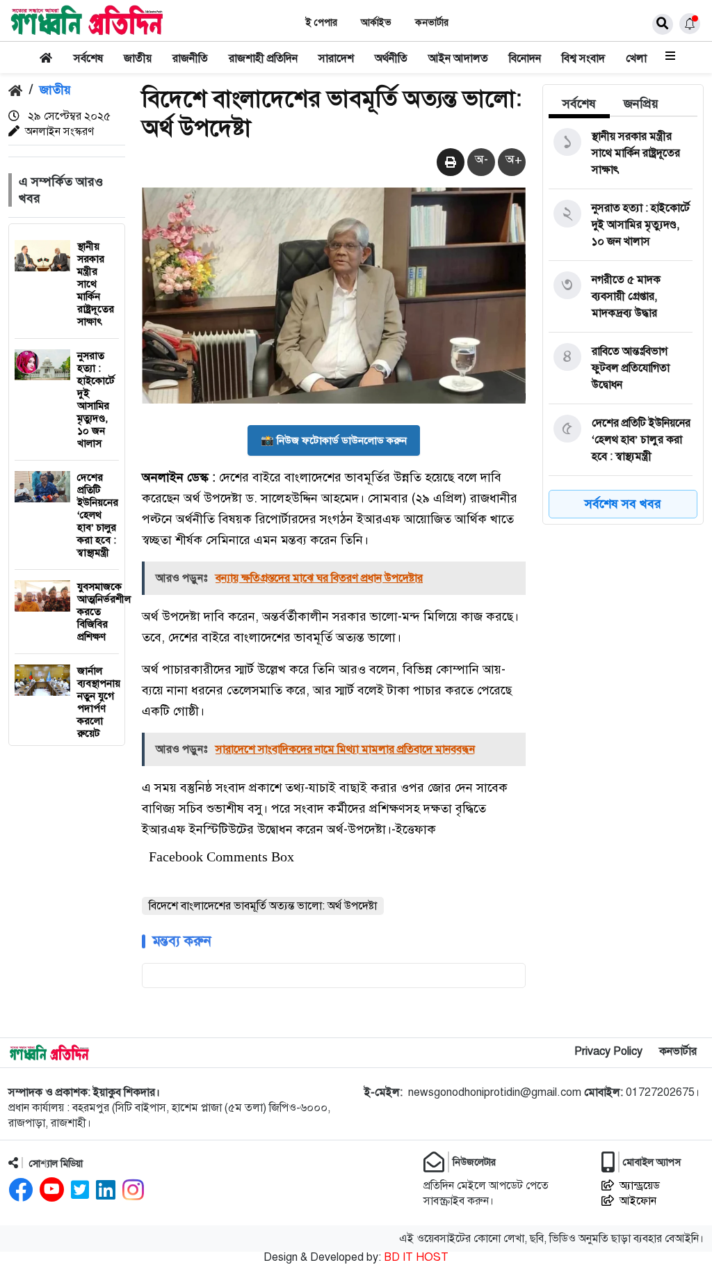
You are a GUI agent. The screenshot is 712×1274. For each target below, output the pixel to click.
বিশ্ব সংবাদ (583, 58)
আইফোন (638, 1201)
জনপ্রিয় (641, 103)
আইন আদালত (458, 58)
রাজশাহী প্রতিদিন (263, 58)
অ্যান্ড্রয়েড (640, 1186)
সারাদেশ (336, 58)
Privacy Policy (608, 1051)
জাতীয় (138, 58)
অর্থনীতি (391, 58)
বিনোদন (525, 58)
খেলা (636, 58)
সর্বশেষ (88, 58)
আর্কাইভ (376, 23)
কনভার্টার (431, 23)
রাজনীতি (190, 58)
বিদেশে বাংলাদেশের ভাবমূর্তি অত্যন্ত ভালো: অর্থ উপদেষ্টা (263, 906)
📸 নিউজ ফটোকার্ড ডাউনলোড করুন (334, 440)
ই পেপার (321, 23)
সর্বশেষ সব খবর (623, 503)
